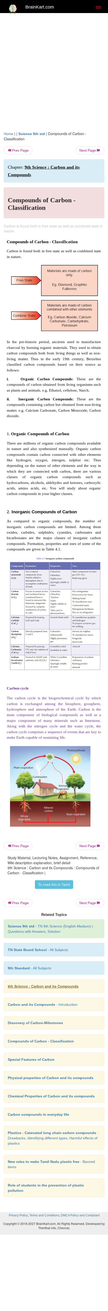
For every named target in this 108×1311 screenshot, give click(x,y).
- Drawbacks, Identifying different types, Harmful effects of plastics (53, 1138)
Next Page (88, 150)
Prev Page (20, 150)
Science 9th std (31, 134)
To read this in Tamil (54, 885)
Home (8, 134)
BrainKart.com (39, 7)
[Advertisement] (54, 75)
